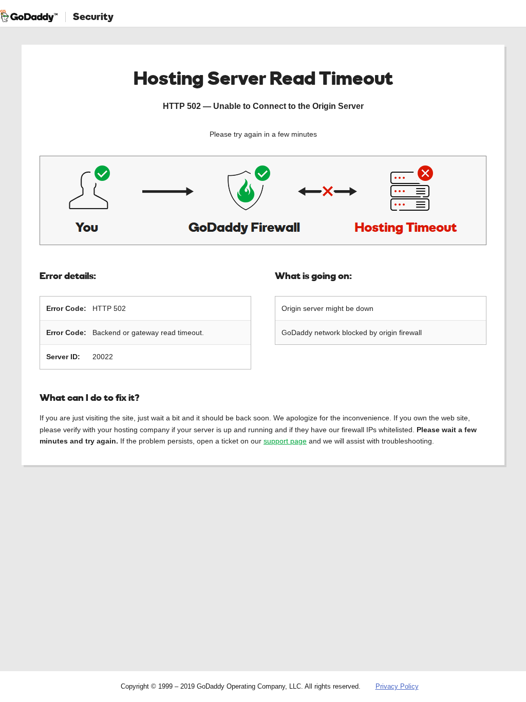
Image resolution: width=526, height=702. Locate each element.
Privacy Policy (397, 686)
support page (285, 441)
